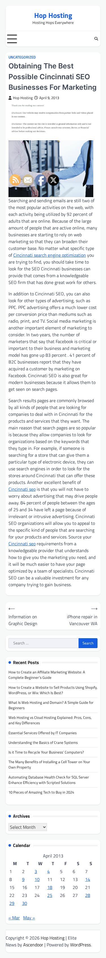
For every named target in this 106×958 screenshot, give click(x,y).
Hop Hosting (53, 15)
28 (87, 895)
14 (87, 879)
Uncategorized (22, 57)
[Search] (96, 39)
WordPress (80, 944)
